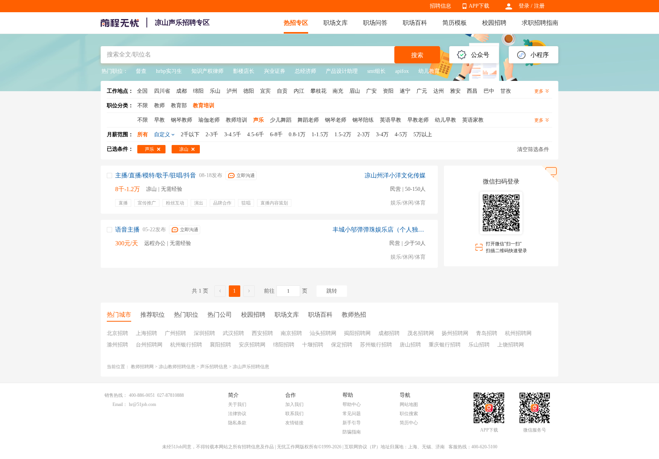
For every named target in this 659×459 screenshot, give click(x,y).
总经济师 (305, 71)
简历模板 (454, 22)
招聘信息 (440, 6)
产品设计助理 (342, 71)
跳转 (331, 291)
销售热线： (115, 395)
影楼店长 (243, 71)
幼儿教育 (429, 71)
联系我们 (294, 413)
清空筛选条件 (533, 149)
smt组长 (376, 71)
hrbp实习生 (169, 71)
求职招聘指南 (540, 22)
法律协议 (237, 413)
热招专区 (296, 22)
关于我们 (237, 404)
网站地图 (409, 404)
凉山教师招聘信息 (177, 366)
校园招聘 (494, 22)
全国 (142, 91)
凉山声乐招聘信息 (251, 366)
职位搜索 (409, 413)
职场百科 (415, 22)
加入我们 (294, 404)
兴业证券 (274, 71)
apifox (402, 71)
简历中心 (409, 422)
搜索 (417, 55)
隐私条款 (237, 422)
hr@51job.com (142, 404)
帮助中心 (351, 404)
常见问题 (351, 413)
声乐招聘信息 (214, 366)
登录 (524, 6)
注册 (539, 6)
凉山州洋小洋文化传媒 (395, 175)
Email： (120, 404)
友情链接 (294, 422)
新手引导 (351, 422)
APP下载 (479, 6)
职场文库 (335, 22)
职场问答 (375, 22)
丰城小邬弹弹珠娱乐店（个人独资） (379, 229)
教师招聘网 (142, 366)
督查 (141, 71)
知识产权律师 (207, 71)
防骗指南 (351, 432)
